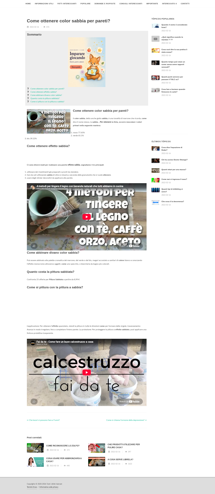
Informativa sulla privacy (48, 487)
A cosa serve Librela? (120, 459)
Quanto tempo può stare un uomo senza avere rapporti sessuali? (173, 64)
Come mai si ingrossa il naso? (174, 179)
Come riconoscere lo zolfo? (63, 446)
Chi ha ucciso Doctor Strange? (174, 160)
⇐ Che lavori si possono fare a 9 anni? (43, 420)
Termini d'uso (32, 487)
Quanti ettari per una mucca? (173, 170)
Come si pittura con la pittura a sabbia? (47, 102)
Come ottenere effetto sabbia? (43, 92)
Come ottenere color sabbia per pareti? (47, 89)
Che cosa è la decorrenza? (172, 201)
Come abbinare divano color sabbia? (46, 95)
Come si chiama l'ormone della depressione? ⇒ (126, 420)
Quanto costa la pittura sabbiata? (44, 98)
